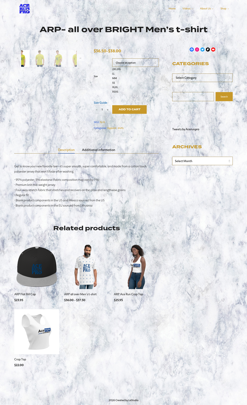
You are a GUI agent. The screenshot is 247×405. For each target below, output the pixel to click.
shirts (121, 128)
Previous (17, 57)
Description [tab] (66, 149)
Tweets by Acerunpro (185, 129)
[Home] (24, 8)
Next (80, 57)
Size (96, 76)
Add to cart (129, 109)
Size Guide (100, 102)
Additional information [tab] (98, 149)
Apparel (111, 128)
